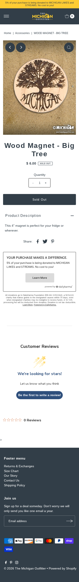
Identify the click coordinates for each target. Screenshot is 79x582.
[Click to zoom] (69, 47)
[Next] (21, 47)
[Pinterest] (11, 563)
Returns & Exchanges (19, 466)
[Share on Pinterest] (52, 241)
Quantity (39, 174)
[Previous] (10, 47)
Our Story (10, 475)
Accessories (22, 33)
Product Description (23, 215)
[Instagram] (16, 563)
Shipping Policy (14, 485)
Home (7, 33)
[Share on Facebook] (37, 241)
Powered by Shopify (62, 568)
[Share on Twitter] (45, 241)
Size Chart (11, 471)
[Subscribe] (69, 521)
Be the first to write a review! (39, 395)
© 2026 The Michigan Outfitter (25, 568)
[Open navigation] (6, 16)
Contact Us (11, 480)
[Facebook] (6, 563)
